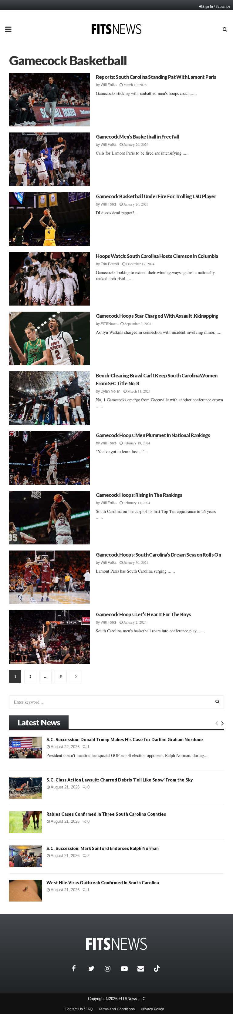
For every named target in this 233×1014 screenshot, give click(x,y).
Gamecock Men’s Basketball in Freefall (137, 136)
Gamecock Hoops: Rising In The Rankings (139, 495)
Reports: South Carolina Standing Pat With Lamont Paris (156, 77)
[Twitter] (95, 968)
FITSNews (109, 324)
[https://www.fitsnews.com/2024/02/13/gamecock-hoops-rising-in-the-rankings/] (49, 517)
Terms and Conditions (117, 1009)
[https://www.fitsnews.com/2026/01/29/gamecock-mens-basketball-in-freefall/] (49, 159)
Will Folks (108, 85)
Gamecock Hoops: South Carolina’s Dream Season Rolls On (158, 554)
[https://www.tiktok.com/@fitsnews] (157, 968)
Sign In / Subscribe (216, 6)
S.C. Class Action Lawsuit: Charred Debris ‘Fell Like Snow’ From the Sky (119, 779)
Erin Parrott (110, 264)
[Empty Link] (216, 722)
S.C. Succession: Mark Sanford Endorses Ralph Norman (102, 848)
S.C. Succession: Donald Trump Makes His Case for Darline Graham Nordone (124, 739)
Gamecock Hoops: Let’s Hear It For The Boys (143, 614)
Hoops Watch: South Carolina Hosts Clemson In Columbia (157, 256)
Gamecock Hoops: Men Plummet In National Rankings (153, 435)
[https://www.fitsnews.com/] (116, 944)
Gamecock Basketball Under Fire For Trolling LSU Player (156, 196)
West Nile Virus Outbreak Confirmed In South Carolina (102, 882)
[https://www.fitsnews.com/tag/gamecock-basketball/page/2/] (76, 676)
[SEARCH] (217, 701)
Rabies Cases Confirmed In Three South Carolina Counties (106, 814)
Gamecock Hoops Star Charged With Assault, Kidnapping (157, 316)
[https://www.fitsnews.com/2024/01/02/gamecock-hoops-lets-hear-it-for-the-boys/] (49, 637)
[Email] (144, 968)
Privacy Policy (152, 1009)
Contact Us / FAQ (79, 1009)
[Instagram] (111, 968)
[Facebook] (78, 968)
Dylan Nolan (110, 391)
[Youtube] (127, 968)
